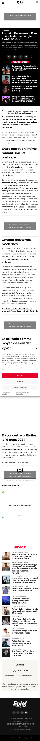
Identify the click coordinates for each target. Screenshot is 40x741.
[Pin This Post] (20, 57)
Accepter (20, 376)
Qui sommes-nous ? (15, 718)
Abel (23, 486)
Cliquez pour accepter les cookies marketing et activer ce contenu (20, 17)
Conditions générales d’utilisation (22, 393)
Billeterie (24, 462)
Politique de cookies (6, 393)
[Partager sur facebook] (9, 57)
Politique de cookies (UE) (21, 729)
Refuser (20, 382)
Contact (28, 718)
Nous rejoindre (21, 727)
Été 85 (21, 207)
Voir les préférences (20, 388)
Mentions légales (21, 721)
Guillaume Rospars (23, 113)
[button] (37, 349)
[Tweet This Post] (14, 57)
